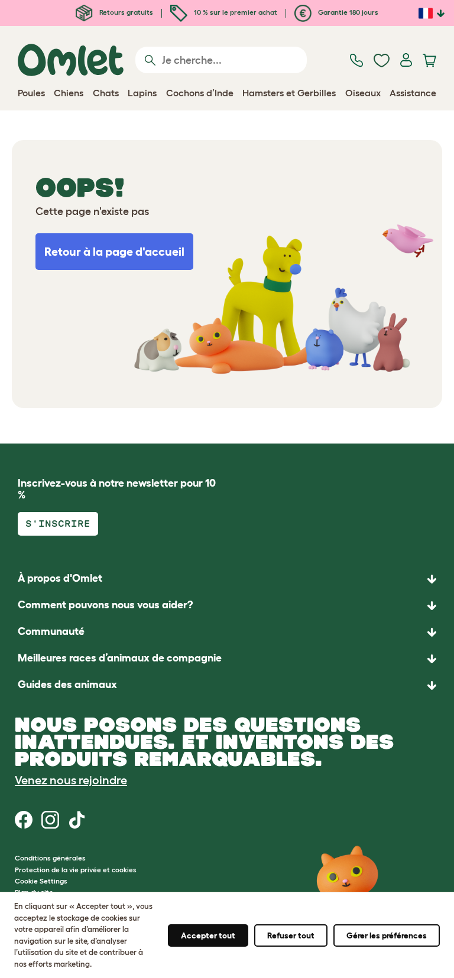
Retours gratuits (125, 12)
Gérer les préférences (386, 935)
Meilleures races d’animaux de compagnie (120, 658)
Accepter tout (208, 935)
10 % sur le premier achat (234, 12)
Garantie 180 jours (347, 12)
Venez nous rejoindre (71, 780)
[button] (227, 685)
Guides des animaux (67, 684)
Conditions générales (50, 858)
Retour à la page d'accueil (114, 251)
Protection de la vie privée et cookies (76, 869)
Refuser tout (290, 935)
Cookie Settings (41, 881)
